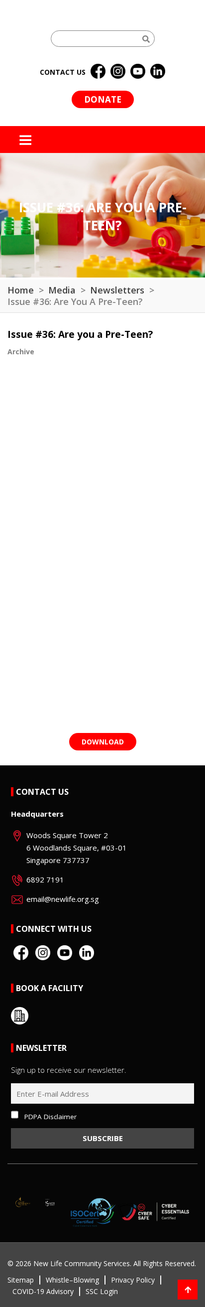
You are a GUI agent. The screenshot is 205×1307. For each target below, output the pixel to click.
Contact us (63, 72)
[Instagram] (117, 72)
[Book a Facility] (19, 1015)
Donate (102, 99)
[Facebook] (98, 72)
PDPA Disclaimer (50, 1116)
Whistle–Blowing (72, 1280)
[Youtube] (137, 72)
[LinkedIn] (157, 72)
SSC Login (102, 1291)
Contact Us (42, 791)
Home (20, 290)
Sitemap (20, 1280)
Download (103, 741)
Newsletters (117, 290)
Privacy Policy (133, 1280)
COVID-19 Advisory (43, 1291)
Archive (20, 351)
